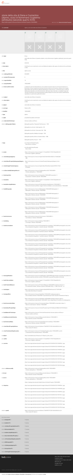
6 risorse (27, 442)
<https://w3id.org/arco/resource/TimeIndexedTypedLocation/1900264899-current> (43, 331)
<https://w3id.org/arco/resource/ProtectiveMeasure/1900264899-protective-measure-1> (45, 285)
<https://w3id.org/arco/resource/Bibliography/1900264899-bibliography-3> (42, 199)
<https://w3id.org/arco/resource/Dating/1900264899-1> (37, 221)
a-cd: (8, 86)
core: (5, 100)
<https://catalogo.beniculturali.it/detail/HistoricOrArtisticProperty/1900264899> (42, 382)
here (45, 474)
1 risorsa (27, 419)
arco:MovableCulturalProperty (31, 148)
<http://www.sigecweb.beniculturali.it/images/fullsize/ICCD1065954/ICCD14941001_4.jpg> (45, 352)
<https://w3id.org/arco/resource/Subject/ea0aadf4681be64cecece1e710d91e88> (43, 290)
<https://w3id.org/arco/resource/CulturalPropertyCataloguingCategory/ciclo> (42, 162)
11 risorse (27, 429)
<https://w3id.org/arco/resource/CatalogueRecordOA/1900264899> (40, 171)
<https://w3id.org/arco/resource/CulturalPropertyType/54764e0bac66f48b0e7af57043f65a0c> (46, 308)
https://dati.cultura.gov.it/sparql (64, 456)
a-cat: (10, 170)
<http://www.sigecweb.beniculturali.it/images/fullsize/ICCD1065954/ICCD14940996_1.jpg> (45, 343)
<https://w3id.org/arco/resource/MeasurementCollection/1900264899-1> (41, 318)
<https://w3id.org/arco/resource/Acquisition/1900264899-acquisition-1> (41, 176)
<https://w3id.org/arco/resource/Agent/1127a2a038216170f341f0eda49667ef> (43, 152)
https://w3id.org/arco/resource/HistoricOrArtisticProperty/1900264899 (19, 22)
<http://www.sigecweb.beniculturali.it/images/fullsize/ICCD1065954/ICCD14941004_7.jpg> (45, 362)
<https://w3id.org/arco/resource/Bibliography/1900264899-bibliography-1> (42, 189)
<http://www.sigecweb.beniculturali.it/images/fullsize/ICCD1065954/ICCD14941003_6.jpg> (45, 359)
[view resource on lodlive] (70, 9)
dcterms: (9, 124)
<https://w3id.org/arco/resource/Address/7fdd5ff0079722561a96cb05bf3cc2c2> (43, 327)
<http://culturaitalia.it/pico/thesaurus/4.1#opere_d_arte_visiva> (39, 335)
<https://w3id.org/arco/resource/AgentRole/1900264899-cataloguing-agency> (47, 295)
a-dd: (8, 303)
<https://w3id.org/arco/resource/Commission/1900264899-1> (39, 217)
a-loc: (10, 326)
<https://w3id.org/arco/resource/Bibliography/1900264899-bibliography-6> (42, 212)
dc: (3, 63)
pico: (8, 120)
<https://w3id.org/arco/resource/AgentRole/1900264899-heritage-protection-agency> (47, 299)
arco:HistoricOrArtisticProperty (32, 143)
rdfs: (5, 27)
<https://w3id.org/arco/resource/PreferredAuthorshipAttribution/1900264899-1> (46, 185)
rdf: (3, 142)
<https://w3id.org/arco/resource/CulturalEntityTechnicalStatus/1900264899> (42, 322)
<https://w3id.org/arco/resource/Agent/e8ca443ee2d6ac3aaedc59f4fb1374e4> (43, 166)
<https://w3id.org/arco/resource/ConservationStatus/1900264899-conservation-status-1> (45, 304)
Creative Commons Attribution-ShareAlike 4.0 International (19, 474)
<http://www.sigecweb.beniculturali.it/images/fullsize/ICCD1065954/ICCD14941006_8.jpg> (45, 365)
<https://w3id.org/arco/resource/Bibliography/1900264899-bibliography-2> (42, 194)
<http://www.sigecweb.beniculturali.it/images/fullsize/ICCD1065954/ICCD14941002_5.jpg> (45, 355)
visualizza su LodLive (59, 458)
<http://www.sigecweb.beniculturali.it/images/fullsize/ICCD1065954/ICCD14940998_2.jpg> (45, 346)
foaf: (5, 385)
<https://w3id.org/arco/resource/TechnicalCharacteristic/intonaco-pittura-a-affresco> (44, 313)
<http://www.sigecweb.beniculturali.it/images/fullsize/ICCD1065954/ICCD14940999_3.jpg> (45, 349)
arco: (7, 74)
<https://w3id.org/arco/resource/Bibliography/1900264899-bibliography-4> (42, 203)
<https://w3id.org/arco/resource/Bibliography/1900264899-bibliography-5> (42, 208)
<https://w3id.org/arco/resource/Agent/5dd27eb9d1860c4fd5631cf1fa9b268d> (43, 157)
